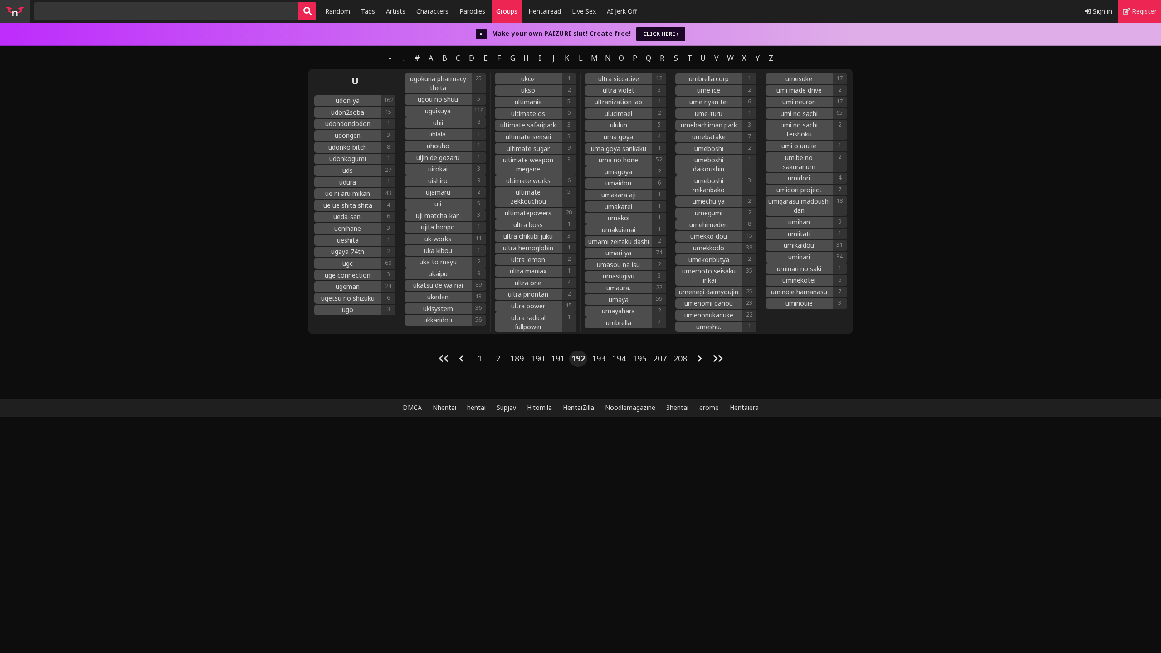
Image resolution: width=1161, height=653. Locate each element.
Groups (506, 11)
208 (680, 358)
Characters (432, 11)
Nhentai (444, 407)
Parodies (472, 11)
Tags (368, 11)
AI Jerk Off (622, 11)
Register (1143, 11)
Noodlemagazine (630, 407)
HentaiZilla (578, 407)
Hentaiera (744, 407)
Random (337, 11)
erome (709, 407)
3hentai (677, 407)
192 (578, 358)
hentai (476, 407)
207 (660, 358)
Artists (395, 11)
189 (517, 358)
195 (639, 358)
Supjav (506, 407)
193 (598, 358)
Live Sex (584, 11)
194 (619, 358)
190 (537, 358)
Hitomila (539, 407)
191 (558, 358)
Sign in (1101, 11)
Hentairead (544, 11)
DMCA (412, 407)
